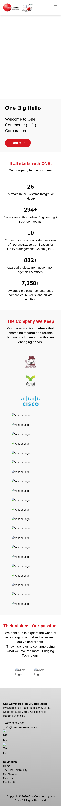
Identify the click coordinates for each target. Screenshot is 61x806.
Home (6, 766)
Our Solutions (11, 774)
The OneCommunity (15, 770)
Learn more (18, 143)
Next (52, 672)
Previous (8, 672)
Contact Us (9, 782)
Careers (8, 778)
